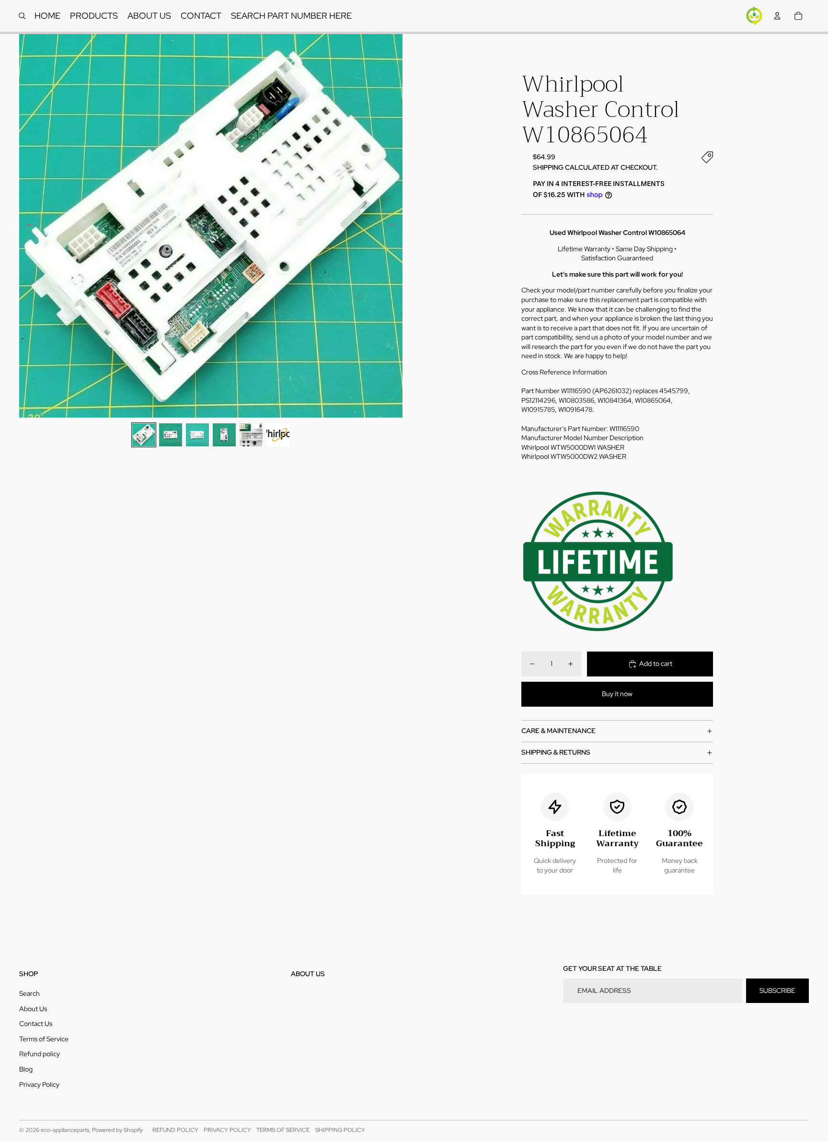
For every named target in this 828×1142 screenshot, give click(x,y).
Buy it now (617, 693)
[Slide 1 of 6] (143, 434)
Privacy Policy (39, 1084)
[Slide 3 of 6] (197, 434)
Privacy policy (227, 1130)
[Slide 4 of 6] (224, 434)
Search (29, 993)
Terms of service (283, 1130)
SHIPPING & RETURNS (555, 752)
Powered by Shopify (117, 1130)
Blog (26, 1069)
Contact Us (35, 1023)
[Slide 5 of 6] (251, 434)
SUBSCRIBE (777, 990)
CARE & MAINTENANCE (558, 730)
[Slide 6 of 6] (277, 434)
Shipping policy (340, 1130)
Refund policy (39, 1053)
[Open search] (22, 15)
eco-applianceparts (65, 1130)
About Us (33, 1008)
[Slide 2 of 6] (170, 434)
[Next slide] (394, 225)
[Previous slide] (27, 225)
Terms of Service (44, 1039)
